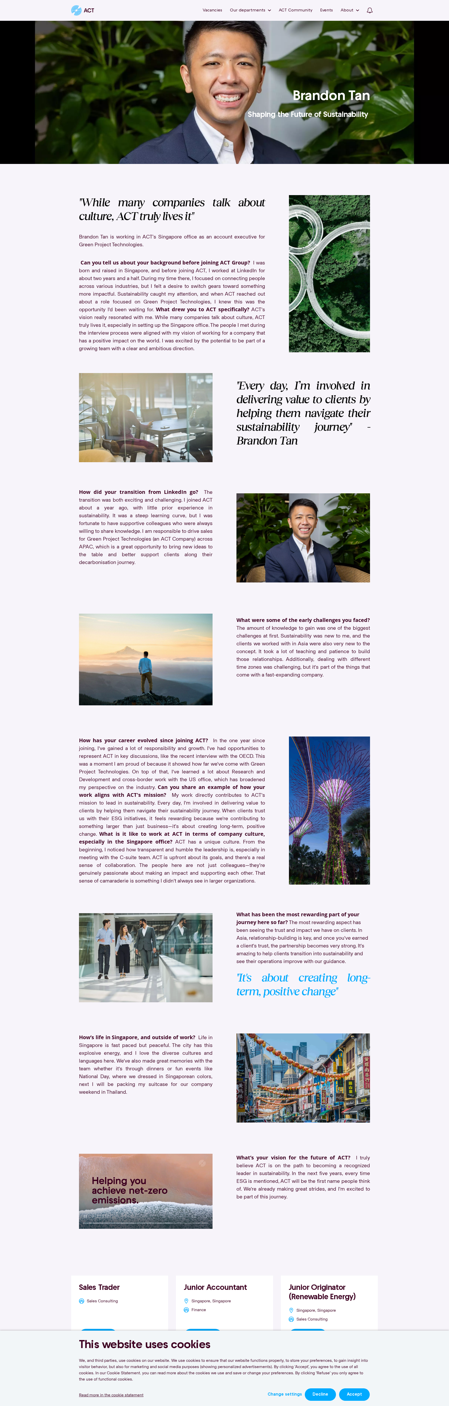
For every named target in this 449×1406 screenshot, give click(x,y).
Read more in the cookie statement (111, 1394)
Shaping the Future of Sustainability (309, 115)
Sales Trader (99, 1288)
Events (326, 10)
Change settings (285, 1394)
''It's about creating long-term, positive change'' (303, 984)
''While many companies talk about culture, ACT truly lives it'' (172, 208)
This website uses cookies (144, 1345)
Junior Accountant (215, 1288)
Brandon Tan (331, 96)
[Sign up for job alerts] (370, 10)
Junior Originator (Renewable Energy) (322, 1292)
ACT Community (295, 10)
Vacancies (212, 10)
